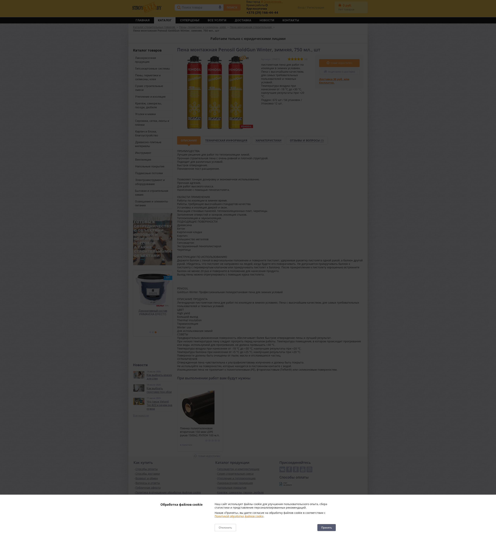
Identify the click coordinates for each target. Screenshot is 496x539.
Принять (326, 527)
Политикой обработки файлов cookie (239, 516)
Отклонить (225, 527)
